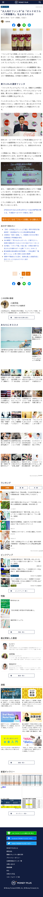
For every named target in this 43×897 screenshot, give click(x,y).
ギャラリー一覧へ (21, 813)
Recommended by (34, 475)
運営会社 (9, 851)
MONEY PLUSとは (12, 848)
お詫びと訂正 (10, 874)
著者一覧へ (21, 675)
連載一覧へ (21, 762)
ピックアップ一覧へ (21, 591)
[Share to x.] (18, 25)
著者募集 (9, 867)
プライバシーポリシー (13, 858)
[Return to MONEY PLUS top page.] (21, 2)
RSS (7, 871)
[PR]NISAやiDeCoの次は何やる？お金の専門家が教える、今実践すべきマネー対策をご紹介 (22, 211)
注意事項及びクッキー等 (14, 861)
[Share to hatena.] (29, 25)
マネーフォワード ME (13, 877)
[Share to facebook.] (13, 25)
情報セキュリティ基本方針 (14, 854)
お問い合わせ (10, 864)
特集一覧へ (21, 632)
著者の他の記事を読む (22, 317)
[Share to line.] (24, 25)
